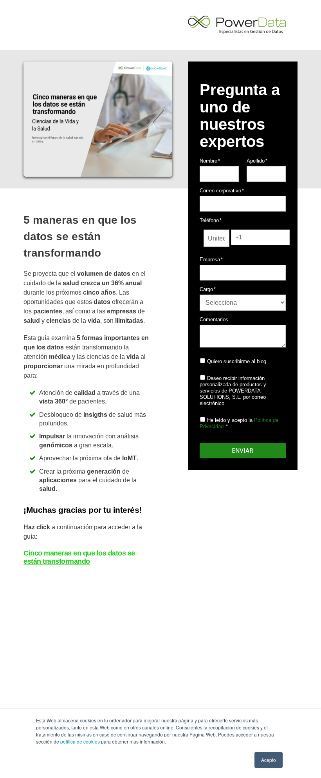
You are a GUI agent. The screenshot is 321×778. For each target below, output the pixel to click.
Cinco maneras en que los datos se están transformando (79, 557)
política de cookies (80, 741)
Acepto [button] (268, 759)
